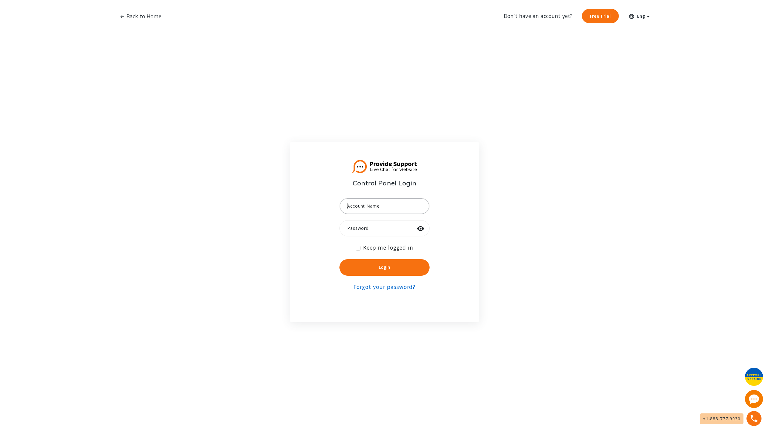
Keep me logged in (388, 247)
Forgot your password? (384, 286)
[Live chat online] (754, 399)
